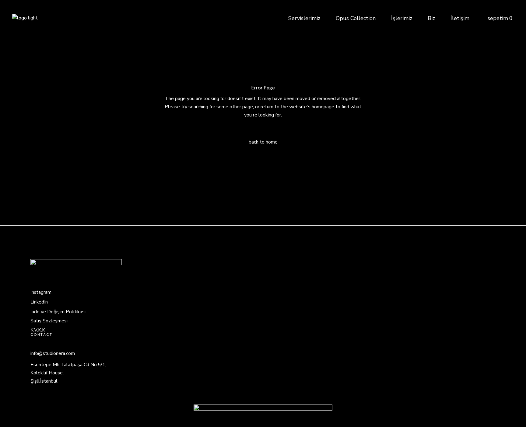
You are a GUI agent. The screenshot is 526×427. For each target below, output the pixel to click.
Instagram (40, 292)
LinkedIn (39, 302)
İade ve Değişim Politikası (58, 311)
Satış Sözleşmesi (49, 320)
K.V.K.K (37, 330)
